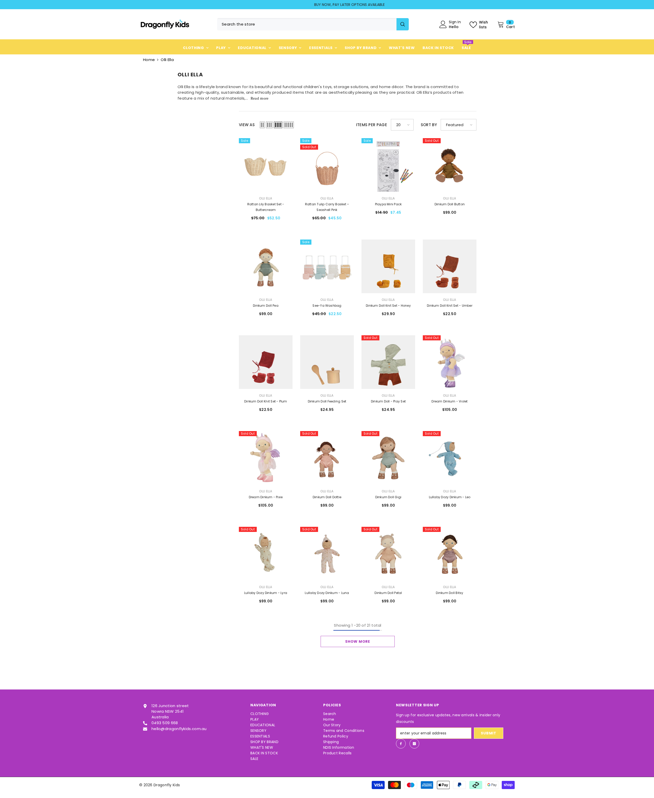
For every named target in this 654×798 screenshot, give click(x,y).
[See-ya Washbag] (327, 266)
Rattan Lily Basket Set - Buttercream (265, 207)
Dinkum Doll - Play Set (388, 401)
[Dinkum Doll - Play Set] (388, 362)
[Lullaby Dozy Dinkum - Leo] (449, 458)
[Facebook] (401, 743)
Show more (357, 641)
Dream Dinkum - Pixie (266, 497)
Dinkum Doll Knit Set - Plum (265, 401)
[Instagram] (414, 743)
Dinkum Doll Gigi (388, 497)
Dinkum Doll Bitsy (449, 593)
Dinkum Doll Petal (388, 593)
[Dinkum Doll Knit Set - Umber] (449, 266)
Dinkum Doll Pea (265, 305)
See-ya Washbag (326, 305)
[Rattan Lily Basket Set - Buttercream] (266, 165)
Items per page (371, 124)
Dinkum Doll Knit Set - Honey (388, 305)
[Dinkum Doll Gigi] (388, 458)
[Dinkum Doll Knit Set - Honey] (388, 266)
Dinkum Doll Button (450, 204)
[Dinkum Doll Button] (449, 165)
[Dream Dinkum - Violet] (449, 362)
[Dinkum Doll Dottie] (327, 458)
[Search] (313, 24)
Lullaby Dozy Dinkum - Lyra (265, 593)
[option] (327, 4)
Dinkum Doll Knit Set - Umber (449, 305)
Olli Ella (167, 59)
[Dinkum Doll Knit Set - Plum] (266, 362)
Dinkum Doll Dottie (327, 497)
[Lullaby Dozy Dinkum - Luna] (327, 553)
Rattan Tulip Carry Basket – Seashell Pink (327, 207)
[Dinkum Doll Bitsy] (449, 553)
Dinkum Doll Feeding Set (327, 401)
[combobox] (306, 24)
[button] (262, 125)
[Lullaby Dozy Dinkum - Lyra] (266, 553)
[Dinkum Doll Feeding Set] (327, 362)
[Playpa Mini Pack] (388, 165)
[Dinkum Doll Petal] (388, 553)
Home (149, 59)
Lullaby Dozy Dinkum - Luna (327, 593)
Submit (488, 733)
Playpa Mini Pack (388, 204)
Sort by (429, 124)
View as (247, 124)
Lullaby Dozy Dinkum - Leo (450, 497)
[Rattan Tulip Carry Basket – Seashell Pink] (327, 165)
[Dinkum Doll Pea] (266, 266)
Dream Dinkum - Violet (449, 401)
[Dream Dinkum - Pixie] (266, 458)
